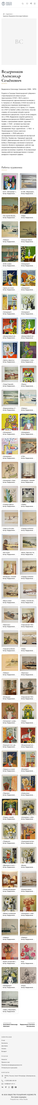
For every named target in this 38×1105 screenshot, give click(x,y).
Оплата (3, 1048)
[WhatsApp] (9, 1087)
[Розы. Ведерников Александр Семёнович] (28, 951)
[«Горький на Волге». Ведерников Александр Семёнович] (10, 638)
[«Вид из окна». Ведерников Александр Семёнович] (10, 590)
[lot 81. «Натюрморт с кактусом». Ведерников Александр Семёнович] (10, 181)
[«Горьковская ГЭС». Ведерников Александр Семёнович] (28, 614)
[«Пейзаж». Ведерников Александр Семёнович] (10, 229)
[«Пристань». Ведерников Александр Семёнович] (10, 614)
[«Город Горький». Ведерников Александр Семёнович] (10, 374)
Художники (9, 14)
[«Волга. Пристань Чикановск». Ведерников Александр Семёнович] (28, 542)
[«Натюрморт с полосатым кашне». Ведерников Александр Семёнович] (28, 350)
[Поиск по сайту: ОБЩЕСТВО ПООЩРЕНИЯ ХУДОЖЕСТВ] (22, 3)
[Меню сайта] (35, 4)
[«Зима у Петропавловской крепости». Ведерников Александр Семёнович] (10, 999)
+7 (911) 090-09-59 (10, 1080)
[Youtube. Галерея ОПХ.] (16, 1087)
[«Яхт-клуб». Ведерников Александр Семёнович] (10, 542)
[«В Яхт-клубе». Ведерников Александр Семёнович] (10, 253)
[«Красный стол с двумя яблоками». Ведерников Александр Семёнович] (10, 735)
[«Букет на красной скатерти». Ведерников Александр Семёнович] (10, 951)
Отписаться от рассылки (9, 1067)
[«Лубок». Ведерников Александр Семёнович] (28, 494)
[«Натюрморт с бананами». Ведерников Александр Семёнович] (10, 470)
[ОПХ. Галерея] (6, 1087)
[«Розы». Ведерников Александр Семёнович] (28, 975)
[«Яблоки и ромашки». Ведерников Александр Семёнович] (10, 903)
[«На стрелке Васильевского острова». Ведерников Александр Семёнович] (10, 205)
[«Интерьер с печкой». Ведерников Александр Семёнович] (10, 566)
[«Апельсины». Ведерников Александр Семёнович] (28, 783)
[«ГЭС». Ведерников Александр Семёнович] (28, 446)
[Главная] (3, 14)
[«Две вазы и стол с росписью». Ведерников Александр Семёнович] (10, 855)
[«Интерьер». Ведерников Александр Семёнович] (10, 686)
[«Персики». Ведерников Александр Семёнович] (10, 783)
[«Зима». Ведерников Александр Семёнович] (28, 638)
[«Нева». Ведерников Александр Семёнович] (28, 205)
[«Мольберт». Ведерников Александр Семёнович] (28, 759)
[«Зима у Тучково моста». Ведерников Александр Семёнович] (28, 590)
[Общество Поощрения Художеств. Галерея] (2, 1087)
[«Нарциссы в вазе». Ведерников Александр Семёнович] (10, 759)
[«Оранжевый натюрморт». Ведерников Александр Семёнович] (28, 831)
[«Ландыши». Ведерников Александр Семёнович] (10, 831)
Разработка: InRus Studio (19, 1099)
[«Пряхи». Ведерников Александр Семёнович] (28, 374)
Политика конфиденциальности (11, 1065)
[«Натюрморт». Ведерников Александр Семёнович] (28, 253)
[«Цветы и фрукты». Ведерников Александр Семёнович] (10, 350)
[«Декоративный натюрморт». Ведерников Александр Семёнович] (10, 326)
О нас (3, 1040)
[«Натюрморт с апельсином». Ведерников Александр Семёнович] (28, 903)
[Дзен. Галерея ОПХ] (12, 1087)
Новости (4, 1059)
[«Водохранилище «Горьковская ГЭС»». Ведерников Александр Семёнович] (10, 398)
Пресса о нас (5, 1062)
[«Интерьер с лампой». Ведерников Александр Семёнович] (28, 470)
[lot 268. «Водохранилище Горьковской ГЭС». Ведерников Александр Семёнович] (28, 181)
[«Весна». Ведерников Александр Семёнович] (28, 855)
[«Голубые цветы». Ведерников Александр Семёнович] (10, 494)
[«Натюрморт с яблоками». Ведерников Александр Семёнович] (28, 807)
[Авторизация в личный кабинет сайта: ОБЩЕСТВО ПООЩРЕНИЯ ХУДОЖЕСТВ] (31, 3)
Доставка (4, 1046)
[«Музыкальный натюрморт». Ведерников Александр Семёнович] (28, 735)
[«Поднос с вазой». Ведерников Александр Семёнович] (10, 807)
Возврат (4, 1051)
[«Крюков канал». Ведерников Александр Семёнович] (28, 879)
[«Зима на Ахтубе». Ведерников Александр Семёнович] (10, 518)
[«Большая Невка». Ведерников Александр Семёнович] (28, 229)
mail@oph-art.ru (9, 1083)
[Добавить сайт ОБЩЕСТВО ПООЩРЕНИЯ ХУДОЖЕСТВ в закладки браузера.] (27, 3)
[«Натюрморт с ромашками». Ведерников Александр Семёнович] (10, 710)
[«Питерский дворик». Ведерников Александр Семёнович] (10, 879)
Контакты (4, 1043)
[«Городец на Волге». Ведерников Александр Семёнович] (28, 518)
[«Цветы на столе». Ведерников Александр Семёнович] (10, 277)
